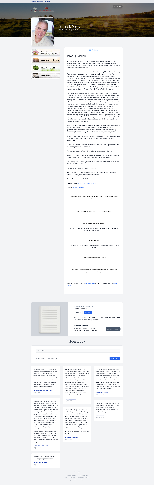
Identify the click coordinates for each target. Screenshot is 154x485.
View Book (78, 312)
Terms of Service (82, 477)
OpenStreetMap (79, 480)
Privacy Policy (72, 477)
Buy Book (88, 312)
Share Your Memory (113, 329)
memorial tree (90, 283)
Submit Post (114, 358)
